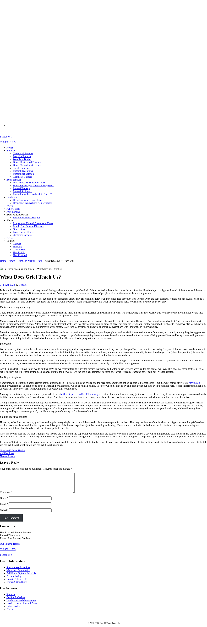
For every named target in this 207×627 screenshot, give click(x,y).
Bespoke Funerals (22, 15)
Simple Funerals (21, 27)
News (9, 97)
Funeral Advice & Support (26, 76)
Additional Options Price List (21, 573)
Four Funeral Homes (23, 91)
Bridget (22, 284)
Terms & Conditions (16, 582)
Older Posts (7, 453)
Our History (19, 88)
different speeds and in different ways (80, 394)
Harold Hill (19, 111)
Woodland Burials (22, 18)
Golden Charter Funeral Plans (21, 603)
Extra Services (13, 39)
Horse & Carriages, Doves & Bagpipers (33, 44)
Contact (17, 103)
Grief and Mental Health (29, 260)
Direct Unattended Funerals (27, 21)
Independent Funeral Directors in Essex (33, 82)
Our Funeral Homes (10, 543)
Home (9, 7)
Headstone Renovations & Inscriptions (32, 62)
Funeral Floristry (21, 47)
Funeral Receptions (23, 30)
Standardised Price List (18, 567)
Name (4, 498)
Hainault (17, 105)
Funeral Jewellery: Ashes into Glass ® (32, 53)
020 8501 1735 (8, 142)
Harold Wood (20, 114)
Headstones (12, 56)
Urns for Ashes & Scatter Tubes (29, 41)
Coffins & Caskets (22, 36)
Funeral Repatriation (23, 33)
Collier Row (19, 108)
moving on (194, 382)
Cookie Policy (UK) (16, 579)
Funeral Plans (13, 68)
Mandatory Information (18, 570)
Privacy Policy (13, 576)
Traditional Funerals (23, 12)
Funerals (10, 9)
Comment (6, 492)
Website (4, 510)
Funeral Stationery (22, 50)
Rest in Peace (13, 71)
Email (4, 504)
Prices (9, 65)
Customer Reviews (22, 94)
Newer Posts (7, 456)
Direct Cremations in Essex (27, 24)
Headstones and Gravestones (27, 59)
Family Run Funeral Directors (28, 85)
